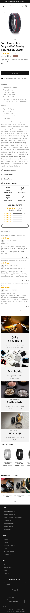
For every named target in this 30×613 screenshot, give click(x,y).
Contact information (20, 611)
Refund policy (23, 606)
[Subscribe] (24, 584)
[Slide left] (11, 39)
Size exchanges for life (9, 116)
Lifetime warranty (8, 113)
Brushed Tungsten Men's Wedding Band (7, 462)
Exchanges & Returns (9, 545)
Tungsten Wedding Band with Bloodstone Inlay (15, 260)
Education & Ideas (8, 567)
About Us (6, 548)
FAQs (5, 564)
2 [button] (12, 310)
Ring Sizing (7, 573)
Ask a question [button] (15, 226)
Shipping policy (10, 611)
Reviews (6, 570)
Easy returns (6, 118)
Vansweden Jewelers (12, 606)
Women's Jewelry (8, 526)
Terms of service (20, 609)
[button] (3, 6)
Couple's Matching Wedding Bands (13, 517)
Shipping (6, 542)
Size (2, 63)
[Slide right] (19, 39)
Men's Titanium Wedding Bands (19, 495)
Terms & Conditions (9, 551)
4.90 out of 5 (19, 208)
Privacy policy (11, 609)
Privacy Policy (7, 554)
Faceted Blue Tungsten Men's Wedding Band (14, 235)
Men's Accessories (9, 523)
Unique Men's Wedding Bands (7, 495)
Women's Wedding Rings (10, 514)
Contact (6, 539)
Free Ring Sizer (8, 529)
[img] (5, 238)
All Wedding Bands (9, 520)
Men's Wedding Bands (9, 511)
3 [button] (15, 310)
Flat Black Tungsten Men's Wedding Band (20, 462)
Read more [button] (4, 253)
